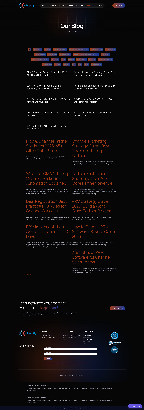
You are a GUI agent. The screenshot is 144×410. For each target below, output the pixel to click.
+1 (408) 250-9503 (46, 335)
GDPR (63, 59)
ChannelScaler (87, 335)
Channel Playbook (67, 388)
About (100, 5)
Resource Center (32, 388)
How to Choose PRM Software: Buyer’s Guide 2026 (93, 231)
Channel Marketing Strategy (78, 49)
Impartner (86, 337)
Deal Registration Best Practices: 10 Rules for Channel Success (46, 206)
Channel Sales (110, 49)
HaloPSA (71, 59)
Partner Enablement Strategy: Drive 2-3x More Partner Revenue (92, 178)
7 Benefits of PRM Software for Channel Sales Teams (91, 257)
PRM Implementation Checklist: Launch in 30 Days (47, 231)
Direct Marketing (65, 54)
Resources (90, 5)
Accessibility (38, 49)
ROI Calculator (108, 388)
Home (43, 5)
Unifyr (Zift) (87, 341)
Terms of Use (86, 408)
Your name (47, 347)
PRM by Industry (57, 388)
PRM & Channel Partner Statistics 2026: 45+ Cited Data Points (47, 146)
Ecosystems (105, 54)
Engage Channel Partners (40, 59)
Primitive (66, 64)
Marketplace (80, 5)
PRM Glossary (76, 388)
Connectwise (52, 54)
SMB (79, 64)
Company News (40, 54)
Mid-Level (92, 59)
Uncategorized (96, 64)
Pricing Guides (100, 388)
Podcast (57, 64)
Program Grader (31, 390)
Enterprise (55, 59)
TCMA (86, 64)
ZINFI (85, 343)
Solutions (51, 5)
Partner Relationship (105, 59)
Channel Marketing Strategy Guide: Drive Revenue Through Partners (91, 148)
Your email (47, 352)
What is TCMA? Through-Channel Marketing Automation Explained (49, 178)
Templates (84, 388)
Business (48, 49)
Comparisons (91, 388)
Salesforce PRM (88, 339)
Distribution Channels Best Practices (86, 54)
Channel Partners (97, 49)
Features (61, 5)
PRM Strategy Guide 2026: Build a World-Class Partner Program (92, 206)
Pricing (71, 5)
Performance (47, 64)
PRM (73, 64)
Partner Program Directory (45, 388)
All (29, 49)
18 (30, 274)
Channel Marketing (60, 49)
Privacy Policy (77, 408)
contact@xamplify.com (48, 337)
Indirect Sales (81, 59)
